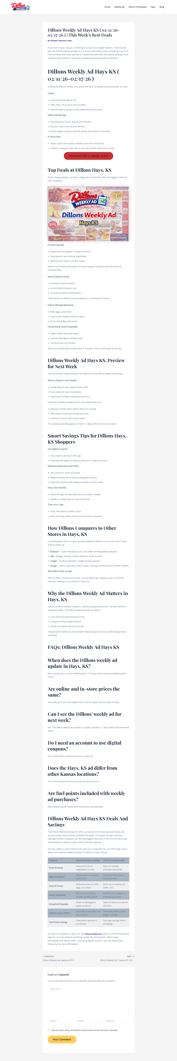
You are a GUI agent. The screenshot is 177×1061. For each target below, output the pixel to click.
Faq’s (153, 6)
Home (107, 6)
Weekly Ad (119, 6)
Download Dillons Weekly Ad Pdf (88, 156)
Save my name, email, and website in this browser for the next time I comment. (84, 1030)
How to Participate (138, 6)
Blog (162, 6)
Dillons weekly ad (93, 933)
